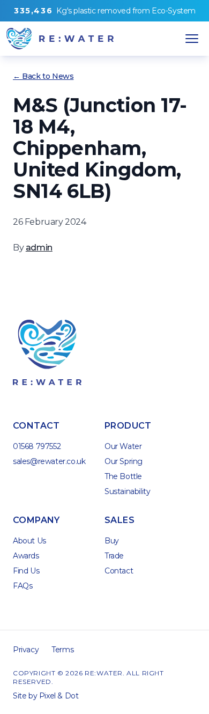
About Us (29, 541)
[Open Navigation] (191, 38)
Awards (26, 556)
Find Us (26, 571)
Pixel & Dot (59, 696)
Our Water (122, 446)
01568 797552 (37, 446)
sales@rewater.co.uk (49, 461)
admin (39, 247)
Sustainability (127, 491)
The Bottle (123, 476)
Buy (111, 541)
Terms (62, 649)
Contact (118, 571)
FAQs (22, 586)
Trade (114, 556)
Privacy (26, 649)
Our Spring (123, 461)
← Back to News (43, 76)
